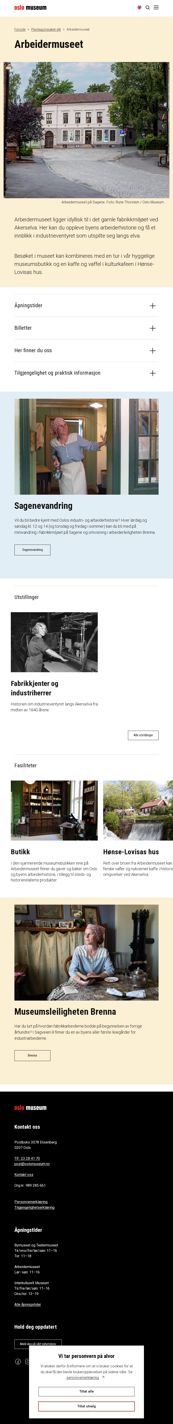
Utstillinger (26, 597)
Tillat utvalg (86, 1406)
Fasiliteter (25, 765)
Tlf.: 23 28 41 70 (27, 1158)
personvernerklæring (83, 1377)
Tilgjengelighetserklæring (34, 1207)
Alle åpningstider (27, 1304)
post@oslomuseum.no (32, 1164)
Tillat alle (86, 1391)
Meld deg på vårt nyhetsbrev (38, 1344)
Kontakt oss (23, 1175)
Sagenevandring (32, 550)
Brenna (32, 1055)
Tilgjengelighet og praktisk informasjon (57, 373)
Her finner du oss (33, 350)
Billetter (23, 328)
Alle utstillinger (143, 735)
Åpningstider (28, 305)
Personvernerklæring (31, 1202)
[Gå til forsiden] (30, 7)
